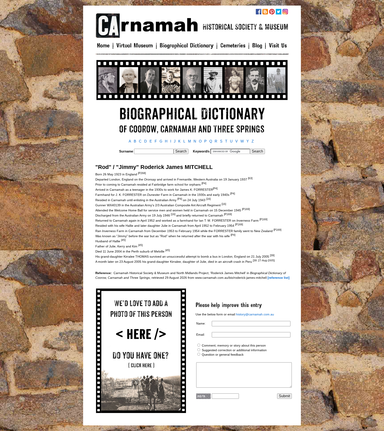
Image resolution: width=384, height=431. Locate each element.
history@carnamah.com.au (255, 314)
